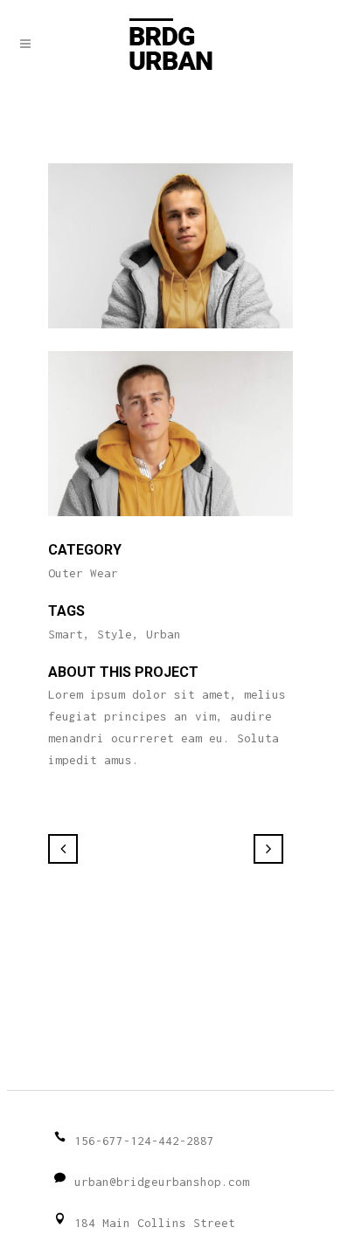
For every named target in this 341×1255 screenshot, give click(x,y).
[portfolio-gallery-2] (170, 527)
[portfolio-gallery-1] (170, 340)
